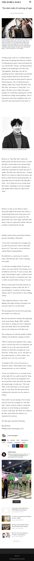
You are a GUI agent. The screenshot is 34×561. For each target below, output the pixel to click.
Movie (3, 442)
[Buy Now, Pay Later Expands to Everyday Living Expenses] (6, 535)
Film (8, 440)
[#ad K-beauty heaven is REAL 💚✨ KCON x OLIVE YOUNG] (16, 479)
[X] (18, 446)
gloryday (13, 440)
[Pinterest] (22, 446)
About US (17, 556)
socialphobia (17, 442)
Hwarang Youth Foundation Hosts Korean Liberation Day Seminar (20, 525)
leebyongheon (24, 440)
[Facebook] (14, 446)
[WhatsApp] (26, 446)
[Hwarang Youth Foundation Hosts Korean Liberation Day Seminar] (6, 527)
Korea (18, 440)
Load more (16, 541)
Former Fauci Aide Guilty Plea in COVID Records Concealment (20, 509)
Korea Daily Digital (13, 435)
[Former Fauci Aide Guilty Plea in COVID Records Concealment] (6, 510)
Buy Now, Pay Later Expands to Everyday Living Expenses (20, 533)
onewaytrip (9, 442)
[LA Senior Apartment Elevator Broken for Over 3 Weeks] (6, 519)
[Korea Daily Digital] (4, 435)
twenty (23, 442)
